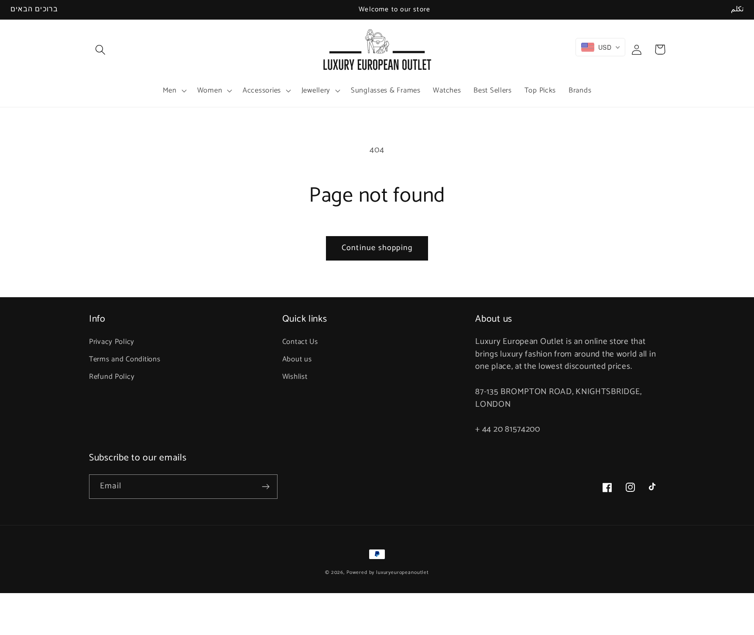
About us (297, 359)
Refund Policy (111, 377)
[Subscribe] (265, 486)
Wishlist (295, 377)
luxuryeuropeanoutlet (402, 572)
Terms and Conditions (124, 359)
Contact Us (300, 342)
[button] (100, 49)
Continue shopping (377, 247)
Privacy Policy (111, 342)
